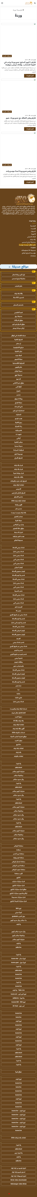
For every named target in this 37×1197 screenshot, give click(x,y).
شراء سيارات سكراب (18, 881)
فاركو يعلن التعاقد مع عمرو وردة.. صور (21, 118)
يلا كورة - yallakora (18, 998)
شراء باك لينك (18, 465)
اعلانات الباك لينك (18, 485)
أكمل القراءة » (29, 76)
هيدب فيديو (18, 418)
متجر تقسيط (19, 591)
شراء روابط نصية (18, 473)
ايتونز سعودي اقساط (18, 571)
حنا (19, 690)
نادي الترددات (18, 406)
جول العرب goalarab (18, 916)
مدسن (19, 395)
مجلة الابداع (18, 403)
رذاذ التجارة (18, 426)
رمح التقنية (18, 422)
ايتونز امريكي (18, 567)
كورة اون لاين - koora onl (18, 994)
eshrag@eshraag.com (10, 214)
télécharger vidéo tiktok (18, 1184)
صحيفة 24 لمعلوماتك (28, 250)
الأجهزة (33, 234)
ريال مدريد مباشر (18, 779)
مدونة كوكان (18, 371)
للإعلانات (6, 1194)
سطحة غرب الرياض (18, 865)
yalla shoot (18, 767)
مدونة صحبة (19, 446)
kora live (18, 1017)
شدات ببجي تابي (18, 559)
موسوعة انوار (18, 454)
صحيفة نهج (18, 375)
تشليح (18, 877)
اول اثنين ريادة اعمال (18, 274)
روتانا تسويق (19, 399)
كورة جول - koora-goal (18, 962)
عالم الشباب (18, 286)
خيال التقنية (18, 351)
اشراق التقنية (18, 339)
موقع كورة (18, 1072)
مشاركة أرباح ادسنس (29, 242)
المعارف (18, 414)
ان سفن (18, 343)
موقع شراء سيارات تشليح (18, 889)
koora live (18, 974)
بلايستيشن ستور (18, 666)
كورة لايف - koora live (18, 1111)
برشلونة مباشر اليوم (18, 935)
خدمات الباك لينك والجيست (18, 709)
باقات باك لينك (18, 477)
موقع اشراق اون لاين (18, 324)
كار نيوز (18, 379)
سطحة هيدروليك (18, 858)
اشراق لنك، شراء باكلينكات (18, 481)
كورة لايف (19, 1021)
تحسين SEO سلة (18, 297)
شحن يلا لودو (18, 650)
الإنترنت (33, 228)
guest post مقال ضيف (18, 713)
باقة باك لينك (18, 293)
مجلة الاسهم (18, 359)
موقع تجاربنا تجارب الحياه (18, 736)
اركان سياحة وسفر (18, 328)
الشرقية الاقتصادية (18, 363)
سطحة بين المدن (18, 854)
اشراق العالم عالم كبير (18, 493)
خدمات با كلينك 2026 (18, 732)
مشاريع (18, 744)
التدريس (18, 489)
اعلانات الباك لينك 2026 (18, 501)
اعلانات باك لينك (18, 748)
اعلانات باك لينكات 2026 (18, 1138)
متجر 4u (18, 611)
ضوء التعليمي (18, 312)
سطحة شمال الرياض (18, 861)
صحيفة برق (18, 316)
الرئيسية (20, 10)
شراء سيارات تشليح (18, 885)
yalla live (18, 947)
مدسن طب (18, 509)
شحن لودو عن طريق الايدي (18, 654)
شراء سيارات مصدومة (18, 897)
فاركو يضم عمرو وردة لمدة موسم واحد (21, 171)
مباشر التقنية (18, 442)
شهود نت (18, 434)
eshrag (32, 59)
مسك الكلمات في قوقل (18, 335)
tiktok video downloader (18, 1180)
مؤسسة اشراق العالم (29, 253)
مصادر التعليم (18, 516)
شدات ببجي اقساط (18, 547)
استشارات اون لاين (18, 410)
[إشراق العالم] (29, 3)
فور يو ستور (18, 607)
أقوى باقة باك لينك (18, 728)
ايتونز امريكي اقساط (18, 630)
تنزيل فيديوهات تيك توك (18, 1176)
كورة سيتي (18, 912)
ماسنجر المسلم (18, 305)
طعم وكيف (18, 430)
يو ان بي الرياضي (18, 524)
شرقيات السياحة (18, 450)
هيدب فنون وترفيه (18, 536)
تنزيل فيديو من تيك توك (18, 1168)
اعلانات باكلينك (18, 756)
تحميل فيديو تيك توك (18, 1172)
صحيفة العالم (18, 540)
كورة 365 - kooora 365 (18, 1002)
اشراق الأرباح (19, 458)
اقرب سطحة (19, 873)
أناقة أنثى (19, 387)
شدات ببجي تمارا (18, 551)
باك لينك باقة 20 (18, 721)
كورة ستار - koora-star (18, 958)
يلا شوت (18, 763)
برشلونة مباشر (18, 775)
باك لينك (33, 239)
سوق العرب (18, 717)
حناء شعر (18, 686)
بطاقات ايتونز (18, 662)
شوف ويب (18, 355)
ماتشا (18, 694)
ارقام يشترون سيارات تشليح (18, 893)
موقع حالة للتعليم (18, 528)
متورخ (18, 391)
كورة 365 (18, 908)
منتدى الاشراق (18, 497)
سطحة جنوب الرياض (18, 869)
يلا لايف (18, 924)
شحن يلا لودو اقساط (18, 575)
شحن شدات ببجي (18, 642)
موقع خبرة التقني (18, 383)
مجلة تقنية (18, 520)
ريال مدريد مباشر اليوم (18, 931)
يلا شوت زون (18, 1153)
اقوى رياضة (18, 505)
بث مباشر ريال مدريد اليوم (18, 920)
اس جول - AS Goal (18, 1006)
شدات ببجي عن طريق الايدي (18, 615)
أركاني (18, 438)
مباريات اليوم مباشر (18, 771)
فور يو (18, 638)
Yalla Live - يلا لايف (18, 990)
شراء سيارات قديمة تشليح (18, 901)
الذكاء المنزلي (31, 237)
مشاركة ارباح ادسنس (18, 278)
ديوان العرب (18, 740)
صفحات (33, 256)
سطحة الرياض (18, 846)
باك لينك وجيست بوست (18, 512)
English (33, 247)
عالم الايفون (18, 367)
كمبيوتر (33, 231)
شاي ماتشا (18, 697)
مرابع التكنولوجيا (18, 347)
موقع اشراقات (18, 320)
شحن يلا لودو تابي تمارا (18, 622)
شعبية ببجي (18, 658)
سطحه (18, 850)
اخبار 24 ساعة (18, 532)
